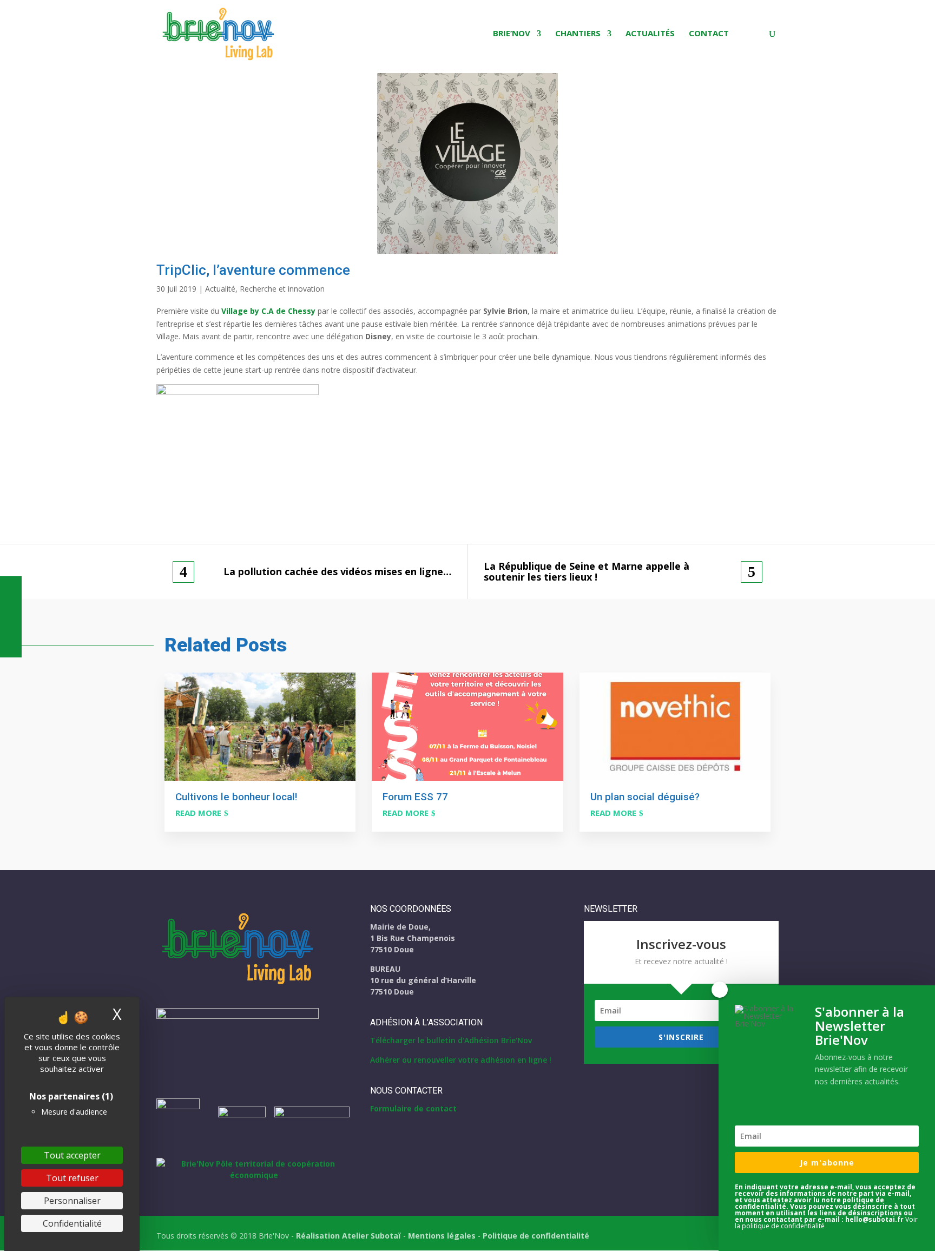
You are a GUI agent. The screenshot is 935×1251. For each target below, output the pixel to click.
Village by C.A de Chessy (268, 311)
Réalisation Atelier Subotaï (348, 1235)
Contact (709, 33)
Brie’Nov (511, 33)
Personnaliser (72, 1201)
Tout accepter (72, 1155)
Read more (198, 812)
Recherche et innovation (282, 289)
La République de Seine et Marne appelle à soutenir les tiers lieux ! (586, 572)
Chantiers (578, 33)
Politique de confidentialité (536, 1235)
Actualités (650, 33)
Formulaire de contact (413, 1108)
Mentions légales (442, 1235)
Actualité (220, 289)
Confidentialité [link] (72, 1223)
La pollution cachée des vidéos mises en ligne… (337, 571)
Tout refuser (72, 1178)
